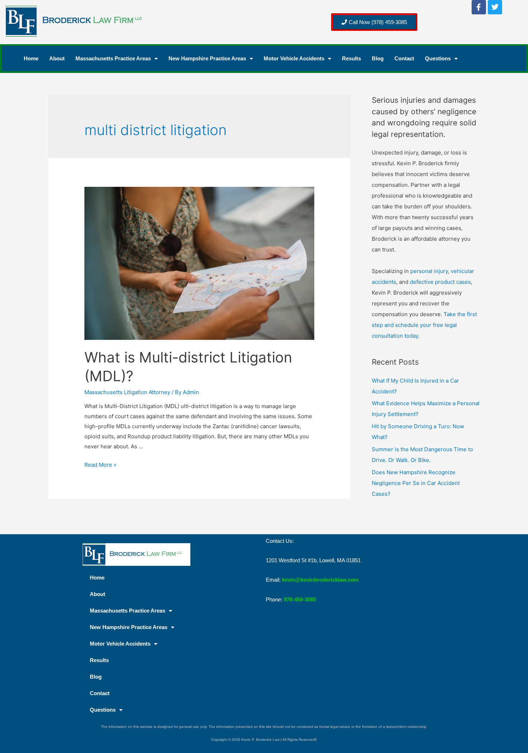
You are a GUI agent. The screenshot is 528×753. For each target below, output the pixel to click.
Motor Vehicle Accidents (294, 58)
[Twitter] (495, 7)
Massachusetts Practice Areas (113, 58)
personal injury (429, 271)
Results (351, 58)
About (57, 58)
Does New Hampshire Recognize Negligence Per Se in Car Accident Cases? (416, 483)
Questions (438, 58)
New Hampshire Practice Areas (207, 58)
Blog (378, 58)
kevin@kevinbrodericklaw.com (320, 580)
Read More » (100, 464)
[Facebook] (479, 7)
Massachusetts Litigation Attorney (127, 392)
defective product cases (440, 281)
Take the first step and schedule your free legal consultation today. (424, 325)
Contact (404, 58)
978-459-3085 (300, 599)
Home (31, 58)
